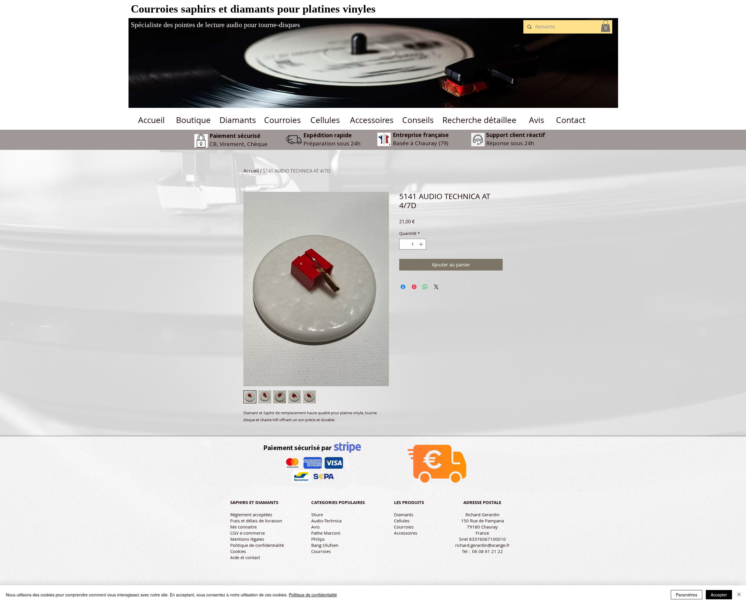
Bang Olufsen (324, 545)
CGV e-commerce (247, 533)
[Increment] (421, 244)
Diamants (403, 514)
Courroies (321, 551)
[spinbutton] (412, 244)
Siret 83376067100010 (482, 539)
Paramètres (686, 595)
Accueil (251, 171)
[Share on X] (436, 286)
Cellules (401, 521)
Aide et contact (245, 557)
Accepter (719, 595)
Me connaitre (243, 527)
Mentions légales (247, 539)
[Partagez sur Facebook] (403, 286)
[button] (605, 26)
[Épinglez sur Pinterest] (414, 286)
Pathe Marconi (325, 533)
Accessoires (405, 533)
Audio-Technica (326, 521)
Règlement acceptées (251, 514)
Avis (315, 527)
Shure (317, 514)
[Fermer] (739, 594)
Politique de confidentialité (257, 545)
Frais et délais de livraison (256, 521)
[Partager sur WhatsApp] (425, 286)
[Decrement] (403, 244)
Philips (318, 539)
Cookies (238, 551)
